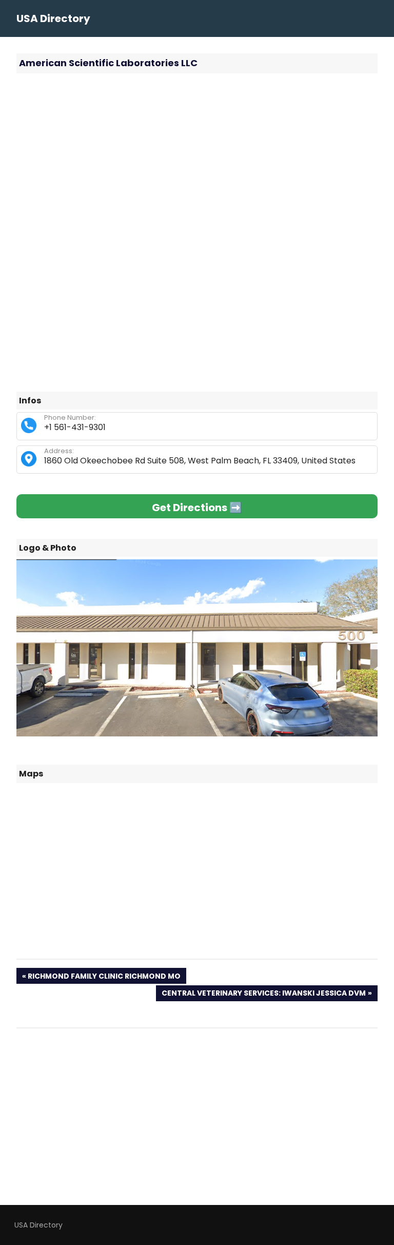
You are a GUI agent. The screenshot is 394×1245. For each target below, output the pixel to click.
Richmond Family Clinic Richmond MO (104, 977)
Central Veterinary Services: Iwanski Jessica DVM (263, 994)
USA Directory (53, 18)
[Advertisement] (197, 155)
